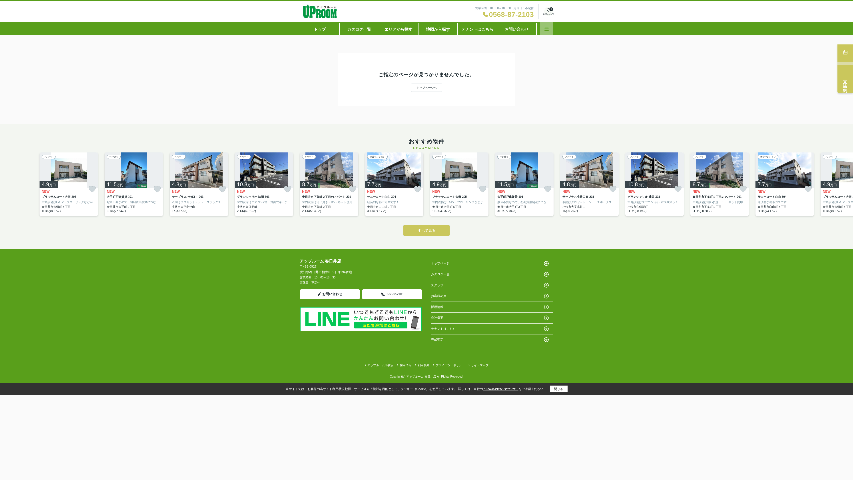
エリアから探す (399, 29)
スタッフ (437, 285)
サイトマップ (479, 365)
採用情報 (437, 307)
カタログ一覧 (359, 29)
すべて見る (426, 230)
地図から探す (438, 29)
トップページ (440, 263)
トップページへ (427, 87)
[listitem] (329, 184)
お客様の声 (438, 296)
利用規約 (423, 365)
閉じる (558, 389)
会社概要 (437, 318)
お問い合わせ (517, 29)
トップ (320, 29)
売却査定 (437, 339)
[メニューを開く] (546, 28)
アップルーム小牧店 (380, 365)
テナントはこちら (477, 29)
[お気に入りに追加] (92, 189)
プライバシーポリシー (450, 365)
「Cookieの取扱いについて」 (500, 389)
